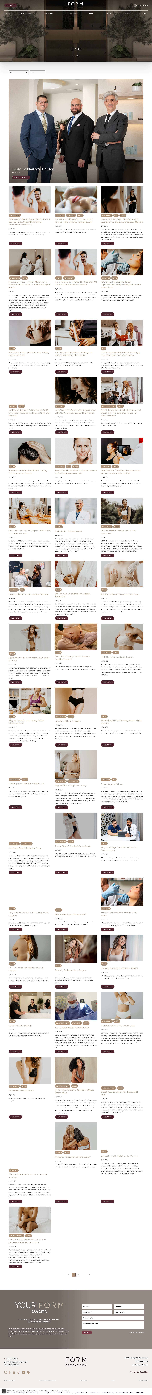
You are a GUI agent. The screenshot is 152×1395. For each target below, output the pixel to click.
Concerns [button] (109, 13)
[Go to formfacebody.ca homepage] (75, 5)
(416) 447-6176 (142, 5)
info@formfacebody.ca (140, 1365)
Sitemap (55, 1390)
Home (74, 56)
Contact (145, 13)
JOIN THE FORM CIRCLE (47, 1380)
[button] (4, 1391)
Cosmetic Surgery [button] (26, 13)
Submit (86, 1332)
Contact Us (10, 5)
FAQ (113, 1380)
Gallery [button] (127, 13)
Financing (83, 1380)
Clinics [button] (91, 13)
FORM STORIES (9, 1380)
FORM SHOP (143, 1380)
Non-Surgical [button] (49, 13)
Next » (85, 1274)
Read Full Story (20, 177)
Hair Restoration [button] (71, 13)
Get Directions (12, 1359)
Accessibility (67, 1390)
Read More (15, 243)
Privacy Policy (60, 1390)
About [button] (6, 13)
